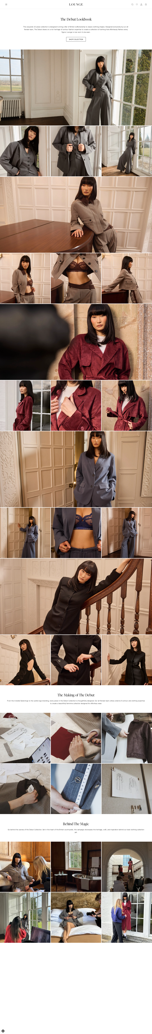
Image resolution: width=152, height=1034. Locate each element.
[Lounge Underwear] (76, 4)
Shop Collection (76, 39)
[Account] (141, 4)
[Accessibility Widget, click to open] (3, 1031)
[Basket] (146, 4)
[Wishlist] (137, 4)
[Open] (6, 4)
